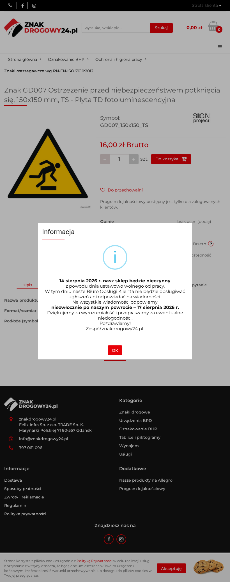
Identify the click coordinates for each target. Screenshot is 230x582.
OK (115, 350)
